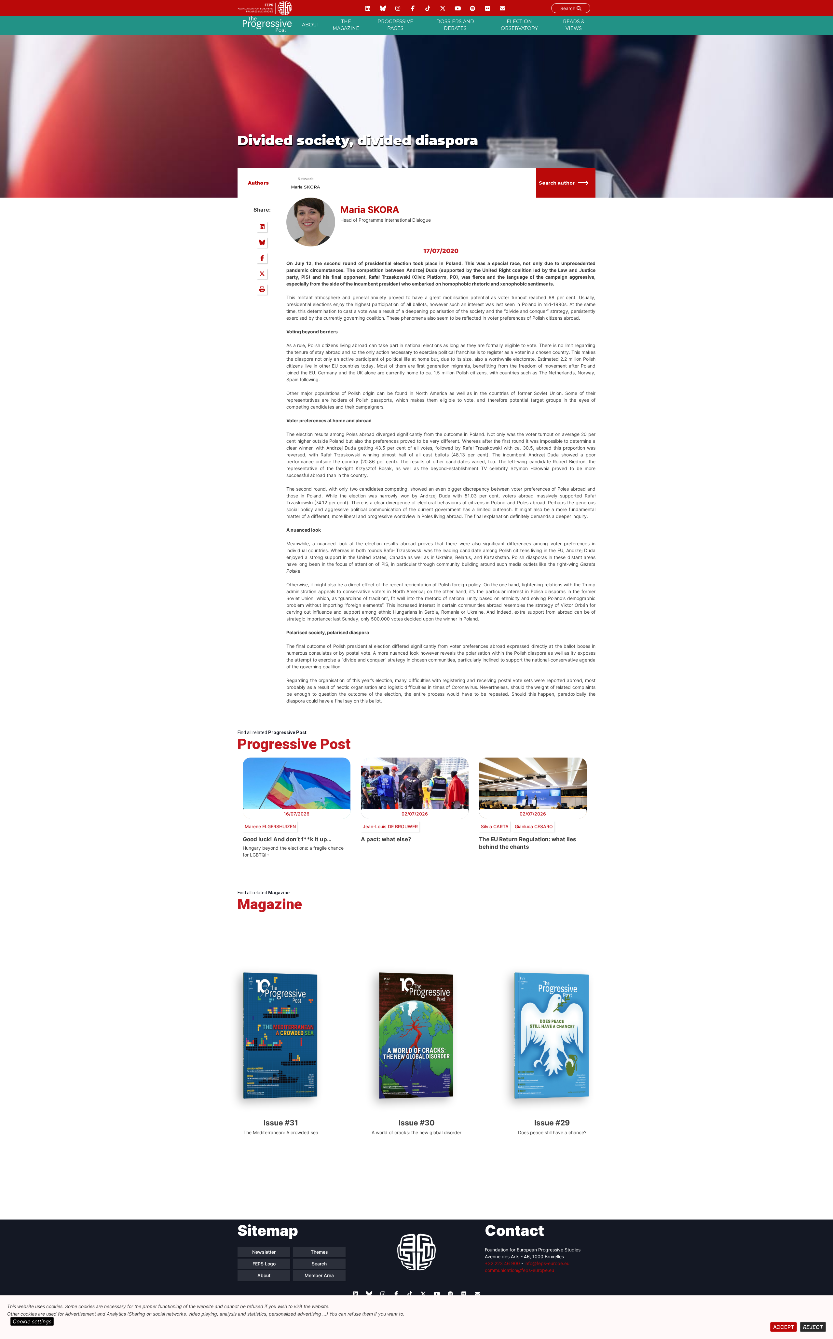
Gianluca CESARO (534, 826)
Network (306, 178)
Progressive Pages (395, 25)
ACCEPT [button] (783, 1327)
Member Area (319, 1275)
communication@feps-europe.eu (519, 1270)
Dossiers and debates (455, 25)
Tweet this (262, 274)
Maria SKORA (305, 186)
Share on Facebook (262, 258)
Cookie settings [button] (32, 1321)
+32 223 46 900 (502, 1263)
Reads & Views (573, 25)
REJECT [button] (813, 1327)
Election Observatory (519, 25)
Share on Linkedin (262, 227)
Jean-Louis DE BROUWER (390, 826)
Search (568, 8)
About (311, 25)
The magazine (346, 25)
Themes (319, 1252)
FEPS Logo (264, 1263)
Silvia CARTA (495, 826)
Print (262, 289)
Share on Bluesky (262, 242)
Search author (557, 183)
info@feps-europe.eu (547, 1263)
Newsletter (264, 1252)
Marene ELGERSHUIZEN (270, 826)
